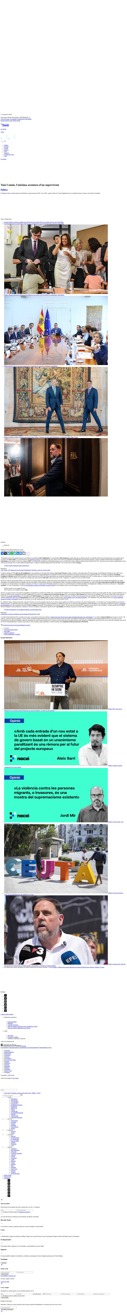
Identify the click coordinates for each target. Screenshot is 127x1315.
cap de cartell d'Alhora (14, 596)
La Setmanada (15, 1139)
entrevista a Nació (35, 559)
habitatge (13, 1125)
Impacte (6, 150)
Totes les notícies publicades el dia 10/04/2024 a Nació (22, 1026)
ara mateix (3, 159)
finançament (14, 1120)
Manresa (13, 1161)
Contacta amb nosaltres (7, 1014)
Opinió (6, 148)
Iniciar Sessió (7, 1175)
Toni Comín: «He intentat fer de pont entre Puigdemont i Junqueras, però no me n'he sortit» (25, 570)
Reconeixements (12, 1022)
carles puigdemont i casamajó (12, 634)
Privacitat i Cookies (13, 1037)
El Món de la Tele (9, 154)
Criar (5, 156)
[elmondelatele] (43, 1047)
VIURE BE (14, 1111)
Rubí (12, 1166)
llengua (13, 1128)
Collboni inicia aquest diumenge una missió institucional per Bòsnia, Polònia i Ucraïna (80, 967)
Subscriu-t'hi (7, 1176)
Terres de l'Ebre (15, 1173)
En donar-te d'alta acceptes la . (16, 1212)
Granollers (14, 1158)
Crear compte (4, 1297)
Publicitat (10, 1023)
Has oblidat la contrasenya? (8, 1275)
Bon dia (13, 1136)
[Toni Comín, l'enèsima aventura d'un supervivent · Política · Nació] (5, 124)
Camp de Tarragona (16, 1153)
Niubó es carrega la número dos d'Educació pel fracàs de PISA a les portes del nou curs (33, 222)
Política (6, 145)
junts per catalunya (9, 633)
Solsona (13, 1170)
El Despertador (15, 1138)
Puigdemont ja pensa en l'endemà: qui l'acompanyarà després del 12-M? (20, 614)
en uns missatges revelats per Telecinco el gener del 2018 (39, 585)
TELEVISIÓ (14, 1116)
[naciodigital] (5, 1047)
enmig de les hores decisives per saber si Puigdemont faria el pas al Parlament (72, 617)
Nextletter (13, 1144)
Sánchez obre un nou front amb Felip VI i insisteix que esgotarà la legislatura (30, 366)
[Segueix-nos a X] (5, 999)
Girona (13, 1156)
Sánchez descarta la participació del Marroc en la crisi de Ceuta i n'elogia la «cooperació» (33, 295)
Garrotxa (13, 1155)
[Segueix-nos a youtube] (5, 1008)
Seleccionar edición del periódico (10, 117)
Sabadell (13, 1167)
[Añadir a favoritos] (28, 553)
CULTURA (14, 1103)
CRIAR (13, 1114)
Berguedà (13, 1152)
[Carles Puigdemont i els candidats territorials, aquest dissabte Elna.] (23, 609)
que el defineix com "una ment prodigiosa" (75, 597)
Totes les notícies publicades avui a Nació (19, 1028)
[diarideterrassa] (23, 1047)
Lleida (13, 1159)
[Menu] (3, 142)
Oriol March (60, 295)
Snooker (13, 1131)
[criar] (49, 1047)
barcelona (13, 1122)
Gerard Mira (60, 222)
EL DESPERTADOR (17, 1113)
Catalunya (14, 1148)
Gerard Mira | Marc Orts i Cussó (69, 437)
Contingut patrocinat (16, 1117)
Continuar (3, 1262)
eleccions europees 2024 (10, 629)
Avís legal (10, 1035)
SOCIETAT (14, 1100)
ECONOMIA (15, 1102)
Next (5, 151)
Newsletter (7, 1178)
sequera (13, 1123)
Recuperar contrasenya (7, 1309)
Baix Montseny (15, 1150)
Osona (13, 1162)
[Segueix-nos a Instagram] (5, 1002)
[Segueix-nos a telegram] (5, 1005)
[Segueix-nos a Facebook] (5, 996)
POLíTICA (14, 1099)
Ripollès (13, 1164)
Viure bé (6, 153)
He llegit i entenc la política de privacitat (14, 1296)
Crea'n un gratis (5, 1281)
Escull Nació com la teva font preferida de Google (16, 625)
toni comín (7, 631)
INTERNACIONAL (17, 1105)
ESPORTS (14, 1106)
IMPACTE (14, 1108)
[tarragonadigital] (33, 1047)
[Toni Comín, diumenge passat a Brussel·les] (16, 565)
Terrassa (13, 1172)
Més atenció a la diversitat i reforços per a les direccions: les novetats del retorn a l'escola (33, 223)
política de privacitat (24, 1212)
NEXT (13, 1109)
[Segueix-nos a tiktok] (5, 1011)
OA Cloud (15, 1078)
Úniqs (12, 1133)
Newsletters (13, 119)
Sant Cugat (14, 1169)
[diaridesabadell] (14, 1047)
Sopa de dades (15, 1141)
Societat (6, 146)
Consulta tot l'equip (13, 1025)
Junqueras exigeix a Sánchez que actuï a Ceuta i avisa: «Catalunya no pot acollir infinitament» (34, 437)
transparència (14, 1127)
